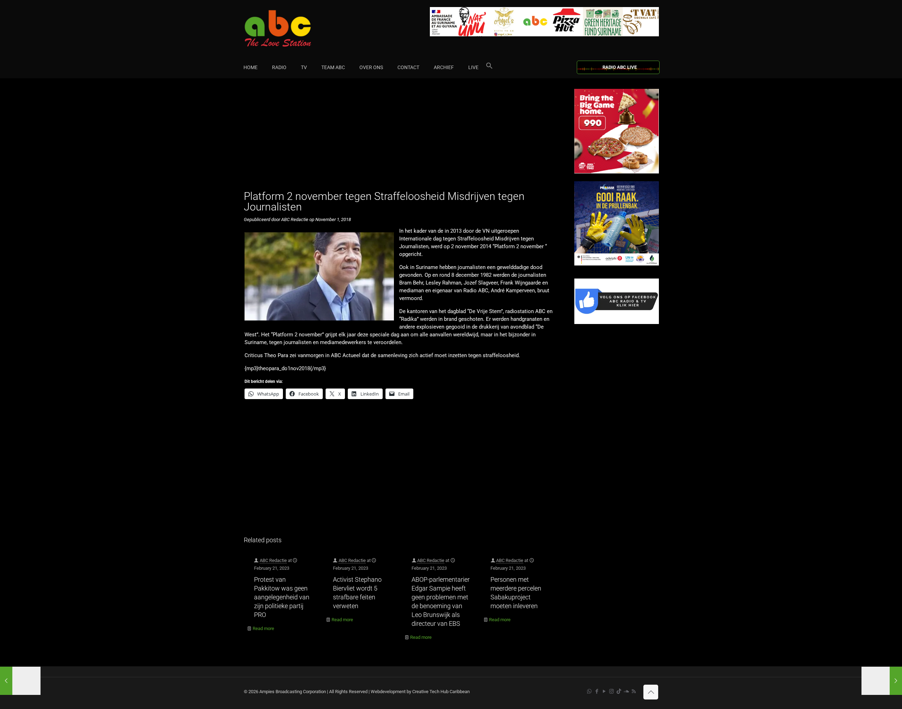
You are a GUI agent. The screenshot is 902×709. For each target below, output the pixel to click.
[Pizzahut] (616, 172)
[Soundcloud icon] (626, 691)
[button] (489, 67)
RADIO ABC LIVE (620, 67)
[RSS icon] (633, 691)
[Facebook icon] (596, 691)
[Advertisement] (401, 138)
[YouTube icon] (604, 691)
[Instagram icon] (611, 691)
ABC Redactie (273, 560)
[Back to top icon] (650, 692)
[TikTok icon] (619, 691)
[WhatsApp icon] (589, 691)
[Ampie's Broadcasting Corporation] (291, 28)
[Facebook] (616, 322)
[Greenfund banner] (616, 264)
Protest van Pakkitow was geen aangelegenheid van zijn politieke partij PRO (281, 597)
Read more (263, 628)
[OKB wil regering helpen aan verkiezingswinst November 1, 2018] (881, 681)
